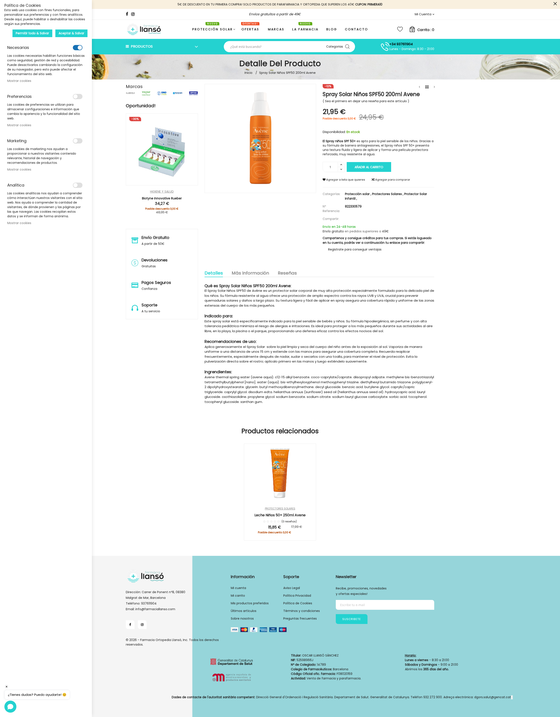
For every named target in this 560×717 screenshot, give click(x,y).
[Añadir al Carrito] (162, 183)
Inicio (248, 73)
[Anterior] (419, 87)
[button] (175, 183)
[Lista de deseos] (400, 29)
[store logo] (144, 29)
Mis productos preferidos (250, 603)
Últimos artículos (243, 611)
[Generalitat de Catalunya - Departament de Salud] (232, 671)
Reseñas (287, 273)
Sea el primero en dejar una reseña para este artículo (366, 101)
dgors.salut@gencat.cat (492, 697)
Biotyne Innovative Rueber (162, 198)
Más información (250, 273)
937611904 (149, 603)
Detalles (214, 273)
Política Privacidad (297, 595)
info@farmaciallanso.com (155, 609)
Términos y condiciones (301, 611)
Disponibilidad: (334, 132)
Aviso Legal (291, 588)
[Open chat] (10, 707)
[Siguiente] (434, 87)
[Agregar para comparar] (308, 476)
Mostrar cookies (19, 81)
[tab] (214, 273)
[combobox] (276, 47)
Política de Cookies (297, 603)
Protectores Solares (388, 194)
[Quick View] (149, 183)
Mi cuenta (238, 588)
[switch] (77, 47)
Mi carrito (238, 595)
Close (555, 4)
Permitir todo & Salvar (32, 33)
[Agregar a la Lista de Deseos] (308, 464)
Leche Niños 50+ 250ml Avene (280, 515)
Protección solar (358, 194)
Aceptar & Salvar (71, 33)
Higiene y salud (162, 192)
